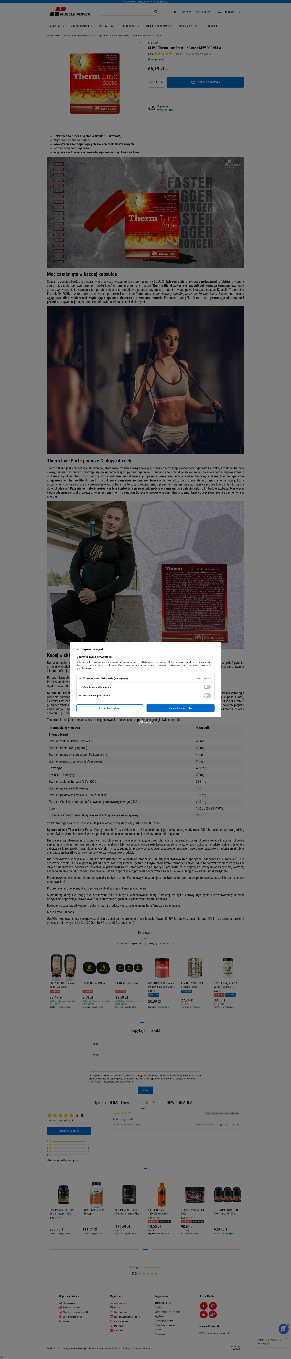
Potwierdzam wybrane (110, 708)
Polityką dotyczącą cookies (153, 662)
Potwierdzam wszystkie (180, 708)
